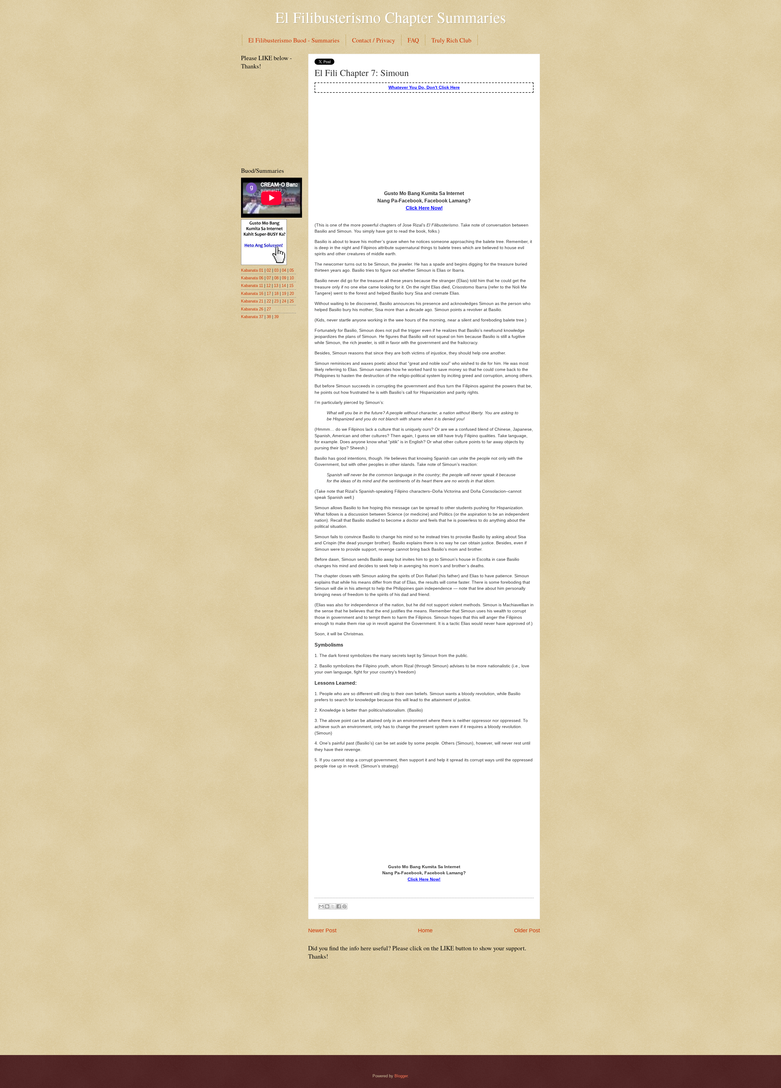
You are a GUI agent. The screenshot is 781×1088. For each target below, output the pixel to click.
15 (291, 285)
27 (269, 309)
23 (276, 301)
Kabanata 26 (252, 309)
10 (292, 278)
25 (292, 301)
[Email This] (321, 906)
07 (269, 278)
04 (284, 270)
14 (284, 285)
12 (268, 285)
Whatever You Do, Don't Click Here (424, 87)
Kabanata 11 (252, 285)
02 (269, 270)
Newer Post (322, 930)
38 (269, 316)
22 (269, 301)
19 (284, 293)
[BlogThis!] (327, 906)
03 (276, 270)
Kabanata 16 (252, 293)
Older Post (527, 930)
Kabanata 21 (252, 301)
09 (284, 278)
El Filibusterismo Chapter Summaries (390, 17)
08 (276, 278)
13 (276, 285)
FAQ (413, 40)
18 (276, 293)
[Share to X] (333, 906)
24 (284, 301)
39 (276, 316)
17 (269, 293)
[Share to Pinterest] (344, 906)
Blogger (401, 1076)
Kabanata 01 (252, 270)
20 (292, 293)
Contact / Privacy (373, 40)
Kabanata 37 (252, 316)
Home (425, 930)
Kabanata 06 (252, 278)
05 (292, 270)
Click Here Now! (424, 208)
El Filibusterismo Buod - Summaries (294, 40)
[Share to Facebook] (339, 906)
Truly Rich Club (451, 40)
